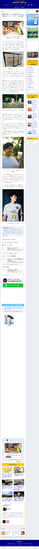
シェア (11, 548)
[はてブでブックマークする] (15, 440)
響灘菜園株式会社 (30, 76)
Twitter (9, 239)
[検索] (37, 11)
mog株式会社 (29, 78)
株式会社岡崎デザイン (31, 72)
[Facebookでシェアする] (11, 440)
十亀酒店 (29, 85)
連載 (31, 4)
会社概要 (8, 543)
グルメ (25, 4)
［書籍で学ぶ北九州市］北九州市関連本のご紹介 (13, 311)
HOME (20, 541)
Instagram (13, 239)
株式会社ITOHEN (30, 70)
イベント (11, 4)
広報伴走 (22, 7)
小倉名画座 (29, 74)
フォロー (19, 548)
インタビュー (6, 4)
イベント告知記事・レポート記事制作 (22, 543)
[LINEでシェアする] (18, 440)
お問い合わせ (17, 7)
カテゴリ (27, 548)
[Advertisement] (13, 295)
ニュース (16, 4)
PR (34, 4)
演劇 (28, 4)
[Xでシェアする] (7, 440)
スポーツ (20, 4)
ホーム (4, 548)
